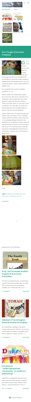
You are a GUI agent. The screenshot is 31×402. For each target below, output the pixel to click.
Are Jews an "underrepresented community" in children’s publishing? (14, 370)
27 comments (6, 291)
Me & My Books (6, 9)
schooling (12, 196)
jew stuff (23, 194)
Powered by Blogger (16, 397)
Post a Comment (7, 388)
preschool (5, 196)
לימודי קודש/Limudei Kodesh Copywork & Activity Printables (15, 274)
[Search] (24, 3)
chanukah (9, 194)
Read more (26, 291)
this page (10, 91)
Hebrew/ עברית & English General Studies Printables (14, 321)
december (16, 194)
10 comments (6, 337)
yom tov (18, 196)
